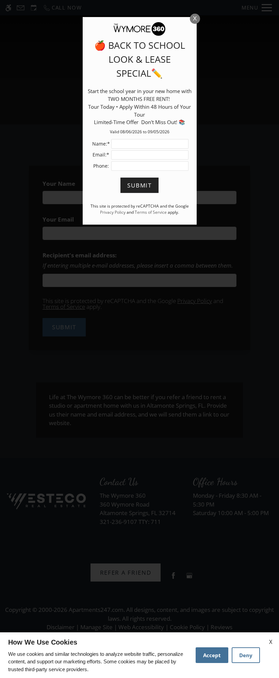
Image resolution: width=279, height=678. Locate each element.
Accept (212, 655)
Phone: (101, 166)
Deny (245, 655)
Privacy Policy (113, 212)
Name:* (101, 143)
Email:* (101, 154)
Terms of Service (151, 212)
